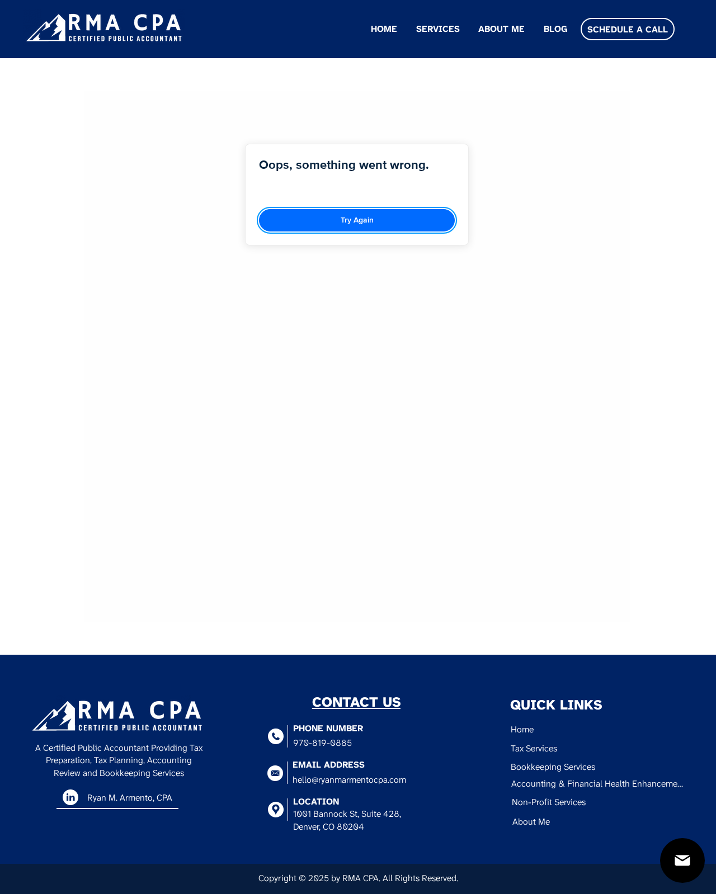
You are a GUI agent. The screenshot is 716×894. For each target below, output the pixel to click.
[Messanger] (682, 860)
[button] (436, 28)
